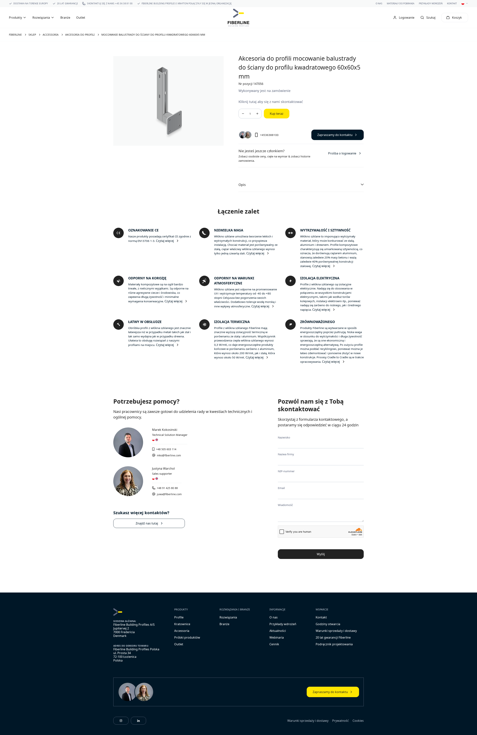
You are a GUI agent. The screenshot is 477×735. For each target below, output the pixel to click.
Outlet (80, 17)
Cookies (358, 721)
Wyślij (321, 554)
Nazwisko (284, 437)
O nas (379, 3)
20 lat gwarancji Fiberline (333, 637)
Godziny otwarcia (328, 624)
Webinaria (276, 637)
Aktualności (277, 631)
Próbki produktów (187, 637)
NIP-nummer (286, 471)
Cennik (274, 644)
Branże (65, 17)
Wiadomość (285, 505)
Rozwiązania (228, 617)
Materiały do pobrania (400, 3)
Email (281, 488)
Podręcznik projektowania (334, 644)
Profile (179, 617)
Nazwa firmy (286, 454)
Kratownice (182, 624)
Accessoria (181, 631)
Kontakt (452, 3)
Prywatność (340, 721)
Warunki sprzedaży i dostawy (336, 631)
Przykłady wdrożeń (431, 3)
